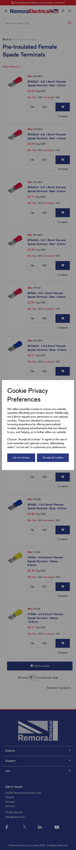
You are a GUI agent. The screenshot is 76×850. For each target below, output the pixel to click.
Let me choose (21, 457)
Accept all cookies (53, 457)
